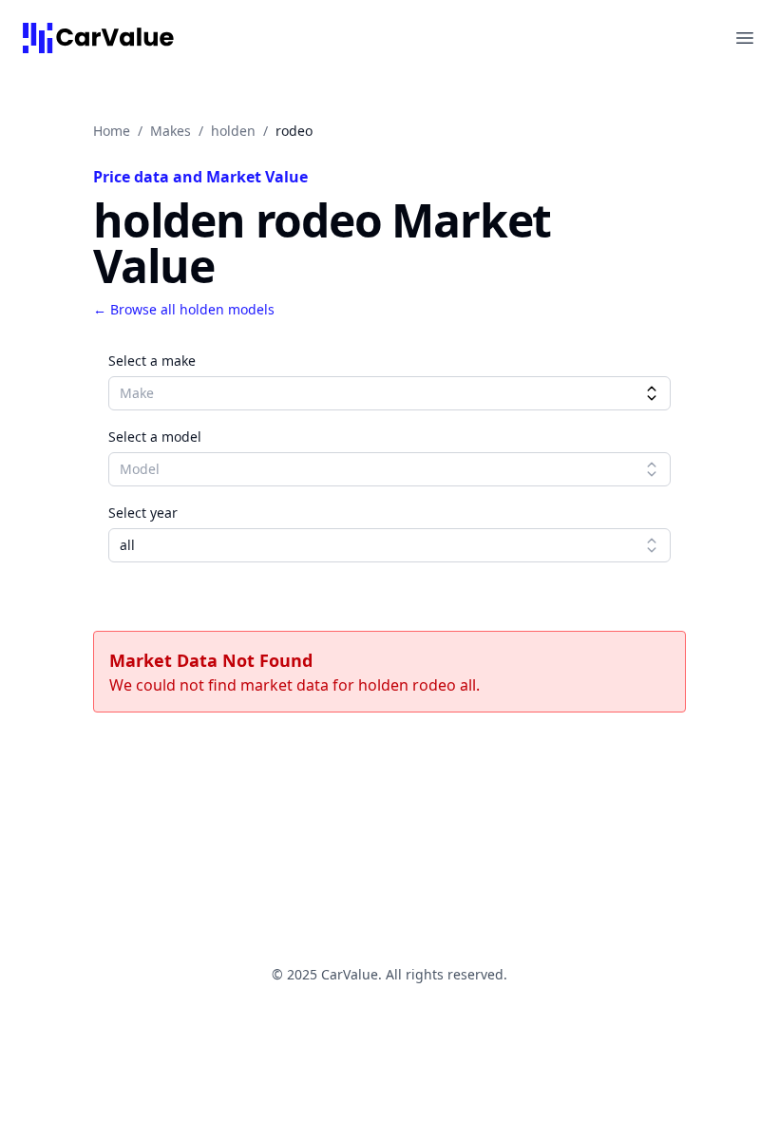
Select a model (154, 437)
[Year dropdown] (652, 545)
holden (233, 131)
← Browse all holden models (184, 309)
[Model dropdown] (652, 469)
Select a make (152, 361)
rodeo (294, 131)
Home (111, 131)
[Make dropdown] (652, 393)
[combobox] (389, 393)
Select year (143, 513)
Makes (170, 131)
